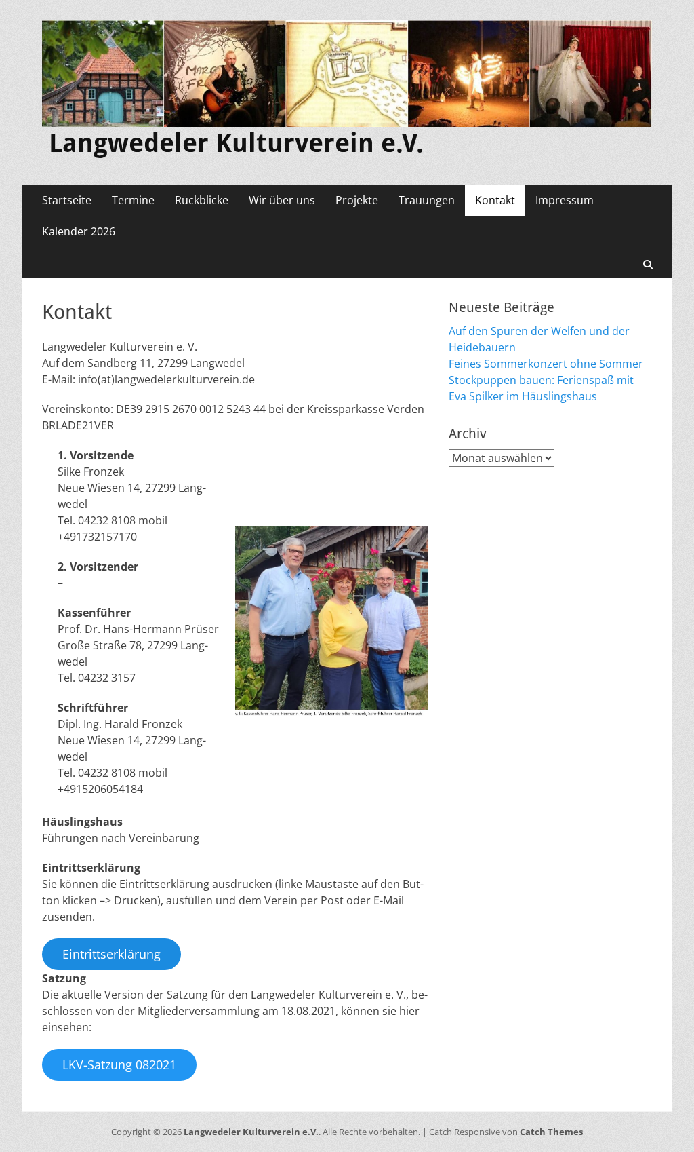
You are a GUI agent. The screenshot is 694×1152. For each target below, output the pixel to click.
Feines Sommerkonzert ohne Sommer (546, 363)
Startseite (66, 200)
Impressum (564, 200)
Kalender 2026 (78, 231)
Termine (133, 200)
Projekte (356, 200)
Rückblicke (201, 200)
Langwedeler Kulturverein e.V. (236, 143)
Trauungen (427, 200)
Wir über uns (282, 200)
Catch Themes (551, 1132)
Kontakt (495, 200)
